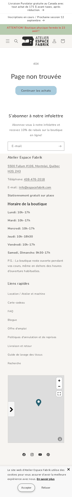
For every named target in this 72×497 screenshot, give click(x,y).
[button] (7, 41)
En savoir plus (46, 479)
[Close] (68, 469)
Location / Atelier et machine (26, 294)
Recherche (14, 363)
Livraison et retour (20, 346)
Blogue (12, 320)
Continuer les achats (36, 91)
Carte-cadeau (16, 302)
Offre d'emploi (17, 328)
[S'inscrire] (60, 146)
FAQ (10, 311)
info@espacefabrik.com (35, 187)
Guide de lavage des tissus (25, 354)
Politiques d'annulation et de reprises (32, 337)
